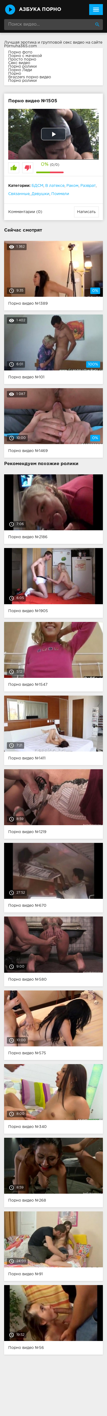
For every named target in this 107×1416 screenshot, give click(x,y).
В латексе (54, 185)
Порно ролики (22, 66)
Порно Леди (20, 70)
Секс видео (19, 63)
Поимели (60, 194)
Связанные (19, 194)
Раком (72, 185)
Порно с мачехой (25, 56)
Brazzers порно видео (29, 77)
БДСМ (37, 185)
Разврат (88, 185)
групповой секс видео (63, 42)
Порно (14, 73)
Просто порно (22, 59)
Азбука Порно (40, 9)
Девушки (40, 194)
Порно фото (20, 52)
